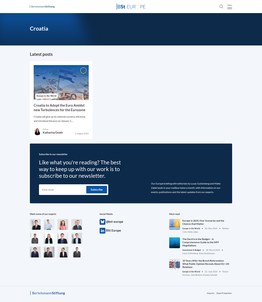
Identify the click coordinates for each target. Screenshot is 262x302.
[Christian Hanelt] (76, 224)
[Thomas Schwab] (62, 238)
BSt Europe (102, 231)
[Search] (221, 6)
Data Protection (224, 293)
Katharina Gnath (53, 132)
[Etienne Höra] (35, 252)
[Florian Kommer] (76, 238)
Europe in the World (46, 96)
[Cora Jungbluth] (49, 224)
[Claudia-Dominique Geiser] (49, 238)
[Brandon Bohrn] (76, 252)
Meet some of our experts (43, 214)
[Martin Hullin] (35, 238)
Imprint (210, 293)
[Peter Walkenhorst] (35, 224)
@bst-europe (102, 222)
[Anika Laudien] (62, 252)
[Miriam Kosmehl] (62, 224)
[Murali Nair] (49, 252)
